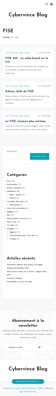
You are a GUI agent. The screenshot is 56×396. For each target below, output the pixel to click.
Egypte (13, 232)
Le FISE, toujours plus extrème (25, 121)
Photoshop (15, 205)
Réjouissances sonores (17, 218)
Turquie (13, 239)
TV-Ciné (10, 225)
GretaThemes (30, 391)
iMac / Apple (15, 195)
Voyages (10, 228)
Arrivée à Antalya (14, 278)
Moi (8, 215)
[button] (47, 4)
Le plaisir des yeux (17, 53)
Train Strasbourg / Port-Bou (22, 235)
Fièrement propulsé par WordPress (19, 388)
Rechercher (12, 151)
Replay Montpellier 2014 (18, 268)
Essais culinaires (14, 188)
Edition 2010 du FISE (19, 91)
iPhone (13, 198)
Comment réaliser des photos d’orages (25, 264)
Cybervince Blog (28, 15)
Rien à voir (11, 222)
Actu (9, 181)
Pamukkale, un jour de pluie (19, 281)
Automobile (12, 184)
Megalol (10, 212)
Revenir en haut (26, 381)
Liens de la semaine (16, 208)
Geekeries (11, 191)
